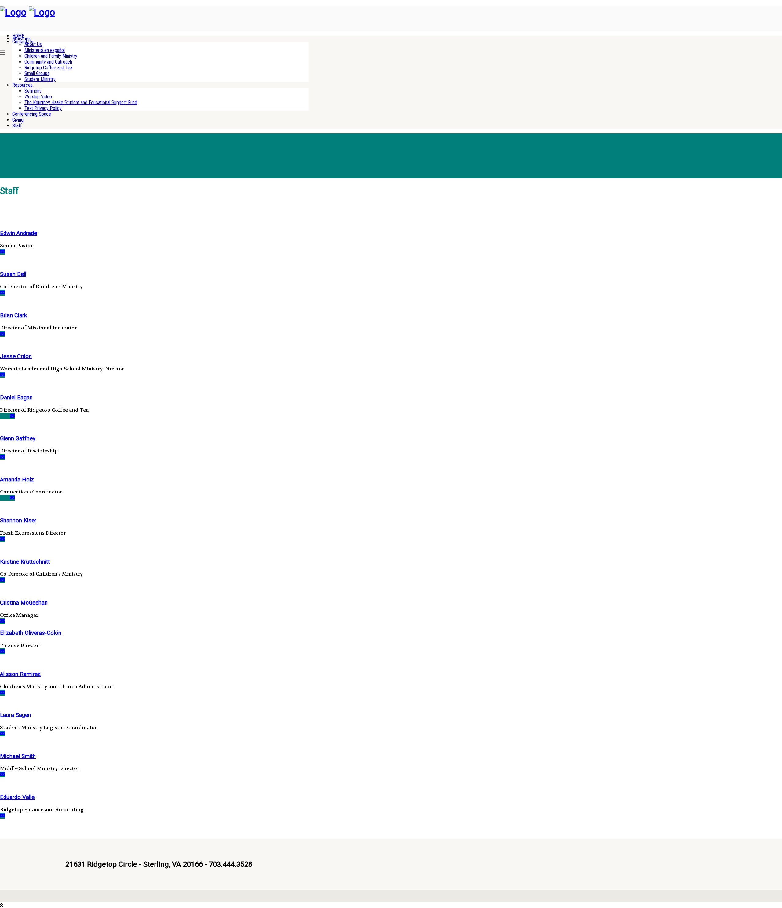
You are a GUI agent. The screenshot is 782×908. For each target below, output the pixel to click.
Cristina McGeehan (24, 602)
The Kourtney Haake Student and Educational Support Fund (80, 102)
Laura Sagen (15, 715)
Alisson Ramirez (20, 674)
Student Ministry (40, 79)
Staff (17, 126)
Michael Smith (18, 756)
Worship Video (38, 97)
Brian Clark (13, 315)
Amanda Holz (17, 479)
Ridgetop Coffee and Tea (48, 68)
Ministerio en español (44, 50)
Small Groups (36, 73)
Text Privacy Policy (43, 108)
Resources (22, 85)
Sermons (33, 91)
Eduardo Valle (17, 797)
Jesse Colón (16, 356)
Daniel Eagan (16, 397)
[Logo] (13, 12)
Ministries (21, 39)
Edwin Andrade (18, 233)
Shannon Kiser (18, 520)
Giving (18, 120)
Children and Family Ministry (50, 56)
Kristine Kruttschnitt (25, 561)
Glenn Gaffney (17, 438)
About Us (33, 44)
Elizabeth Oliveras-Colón (30, 633)
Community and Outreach (48, 62)
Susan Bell (13, 274)
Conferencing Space (31, 114)
